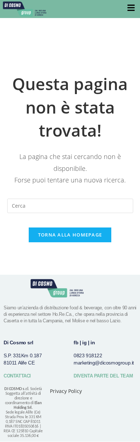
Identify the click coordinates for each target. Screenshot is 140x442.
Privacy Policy (66, 391)
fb (76, 342)
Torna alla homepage (70, 234)
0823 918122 (88, 355)
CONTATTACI (17, 376)
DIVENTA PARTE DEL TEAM (103, 376)
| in (91, 342)
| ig (83, 342)
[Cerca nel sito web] (70, 205)
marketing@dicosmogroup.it (104, 363)
